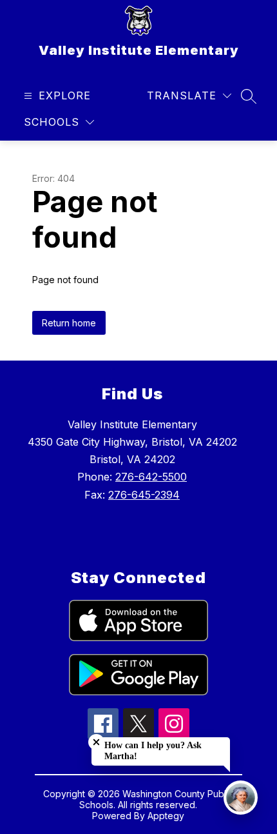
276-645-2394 (144, 494)
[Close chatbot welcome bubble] (96, 742)
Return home (69, 322)
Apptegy (166, 815)
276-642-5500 (151, 476)
